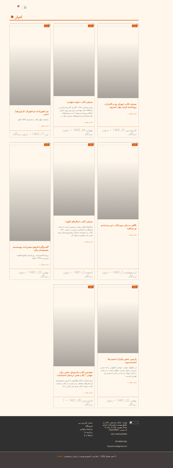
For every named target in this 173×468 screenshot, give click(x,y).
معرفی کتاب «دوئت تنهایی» (80, 101)
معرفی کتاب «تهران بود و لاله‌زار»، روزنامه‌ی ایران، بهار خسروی (120, 105)
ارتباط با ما (88, 435)
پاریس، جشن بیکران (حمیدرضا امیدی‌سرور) (122, 360)
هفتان (59, 456)
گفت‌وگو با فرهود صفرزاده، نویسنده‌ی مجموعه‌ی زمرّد (31, 248)
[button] (30, 8)
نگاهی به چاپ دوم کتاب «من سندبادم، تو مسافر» (119, 227)
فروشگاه (89, 426)
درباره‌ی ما (88, 432)
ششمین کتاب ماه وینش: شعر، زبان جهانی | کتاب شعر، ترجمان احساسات (75, 374)
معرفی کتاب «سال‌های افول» (79, 221)
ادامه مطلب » (132, 113)
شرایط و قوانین (86, 429)
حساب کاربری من (85, 423)
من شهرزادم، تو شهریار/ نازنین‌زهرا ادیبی (32, 113)
